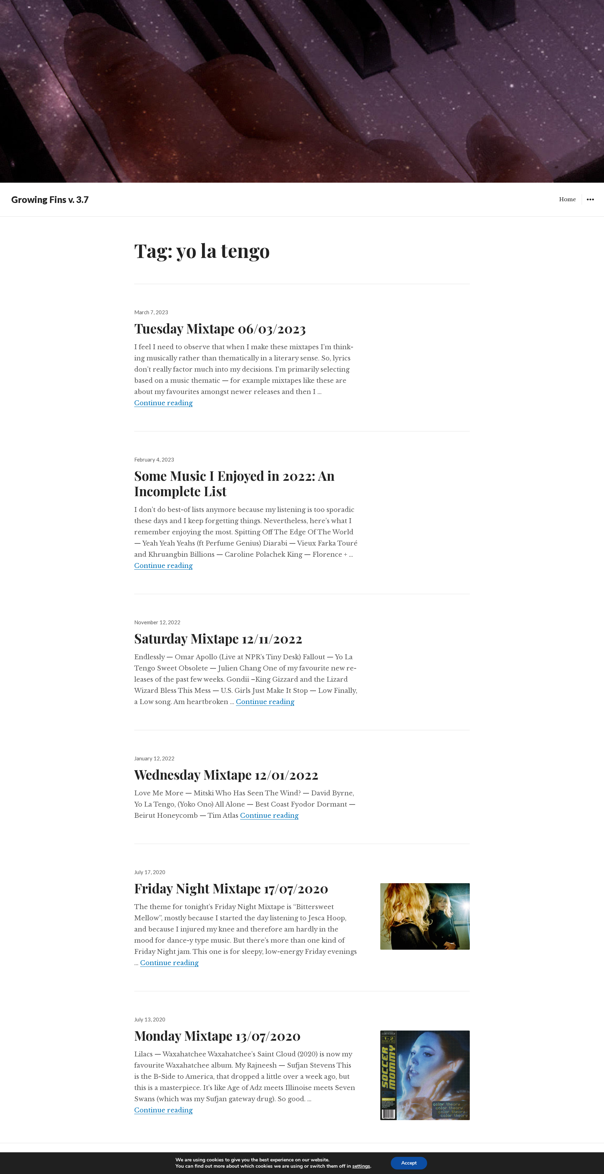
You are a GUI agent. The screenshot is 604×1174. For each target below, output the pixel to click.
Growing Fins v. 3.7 (50, 199)
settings (361, 1166)
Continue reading (163, 403)
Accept (409, 1163)
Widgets (590, 204)
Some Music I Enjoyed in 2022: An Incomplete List (234, 483)
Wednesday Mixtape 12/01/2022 (226, 774)
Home (567, 199)
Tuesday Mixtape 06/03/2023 (220, 328)
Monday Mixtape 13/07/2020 (217, 1035)
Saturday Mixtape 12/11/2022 (218, 638)
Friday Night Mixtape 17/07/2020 (231, 888)
